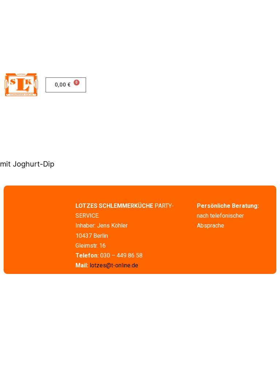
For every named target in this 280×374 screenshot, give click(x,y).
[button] (273, 85)
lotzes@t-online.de (114, 265)
